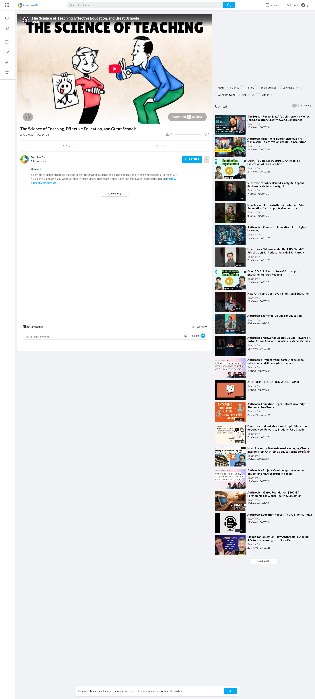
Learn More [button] (177, 690)
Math (221, 87)
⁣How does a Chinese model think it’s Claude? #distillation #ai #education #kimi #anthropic (276, 250)
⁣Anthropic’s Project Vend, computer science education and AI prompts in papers (275, 361)
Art (244, 94)
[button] (297, 5)
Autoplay (306, 105)
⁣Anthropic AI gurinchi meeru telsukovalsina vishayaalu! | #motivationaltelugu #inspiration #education (276, 142)
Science (234, 87)
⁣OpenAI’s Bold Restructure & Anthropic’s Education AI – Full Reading (273, 162)
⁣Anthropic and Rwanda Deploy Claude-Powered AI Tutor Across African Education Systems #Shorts (279, 339)
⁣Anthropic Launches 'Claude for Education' (274, 315)
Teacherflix (253, 123)
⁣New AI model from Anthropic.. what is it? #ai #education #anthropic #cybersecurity (275, 206)
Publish (195, 335)
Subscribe (192, 159)
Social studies (268, 87)
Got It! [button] (231, 690)
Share (69, 146)
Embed (164, 146)
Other (265, 94)
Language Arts (291, 87)
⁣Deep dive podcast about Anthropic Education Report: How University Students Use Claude (277, 428)
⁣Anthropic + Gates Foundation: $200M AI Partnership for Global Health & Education (274, 494)
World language (227, 94)
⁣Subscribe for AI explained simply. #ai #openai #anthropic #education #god (276, 184)
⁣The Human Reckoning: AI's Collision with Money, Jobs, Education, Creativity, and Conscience (278, 118)
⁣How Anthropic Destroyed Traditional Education (278, 293)
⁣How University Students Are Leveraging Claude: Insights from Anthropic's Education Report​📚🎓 (278, 450)
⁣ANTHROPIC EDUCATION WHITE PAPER (273, 381)
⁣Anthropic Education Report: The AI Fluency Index (279, 514)
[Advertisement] (263, 49)
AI (253, 94)
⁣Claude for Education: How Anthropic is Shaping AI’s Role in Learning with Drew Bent (278, 538)
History (250, 87)
